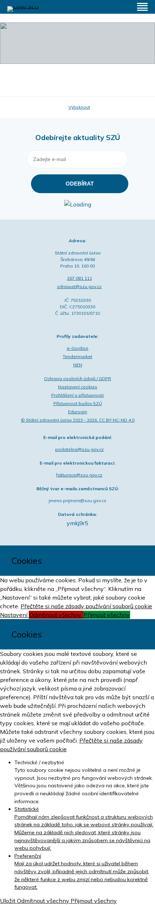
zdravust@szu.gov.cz (79, 286)
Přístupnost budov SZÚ (77, 403)
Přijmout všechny (107, 614)
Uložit (8, 900)
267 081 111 (79, 278)
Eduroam (77, 411)
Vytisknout (79, 107)
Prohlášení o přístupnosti (77, 395)
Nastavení (14, 614)
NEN (77, 364)
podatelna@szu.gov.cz (79, 449)
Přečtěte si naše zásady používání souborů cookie (86, 606)
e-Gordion (77, 348)
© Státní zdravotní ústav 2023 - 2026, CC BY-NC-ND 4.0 (77, 420)
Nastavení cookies (77, 387)
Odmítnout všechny (56, 614)
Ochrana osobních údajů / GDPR (77, 378)
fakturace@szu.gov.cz (79, 475)
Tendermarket (77, 356)
